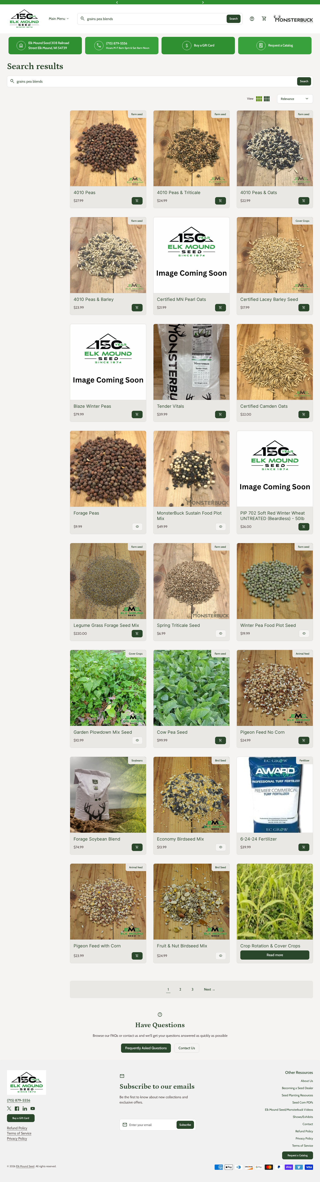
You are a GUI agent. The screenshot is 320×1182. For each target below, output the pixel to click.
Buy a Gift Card (20, 1118)
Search (233, 18)
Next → (209, 989)
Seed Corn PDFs (302, 1102)
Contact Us (187, 1048)
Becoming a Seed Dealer (297, 1088)
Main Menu (59, 19)
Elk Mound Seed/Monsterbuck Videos (289, 1110)
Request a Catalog (298, 1155)
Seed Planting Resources (297, 1095)
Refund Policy (17, 1128)
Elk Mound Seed (25, 1166)
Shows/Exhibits (303, 1117)
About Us (307, 1081)
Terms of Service (19, 1133)
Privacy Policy (17, 1138)
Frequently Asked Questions (146, 1048)
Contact (308, 1124)
